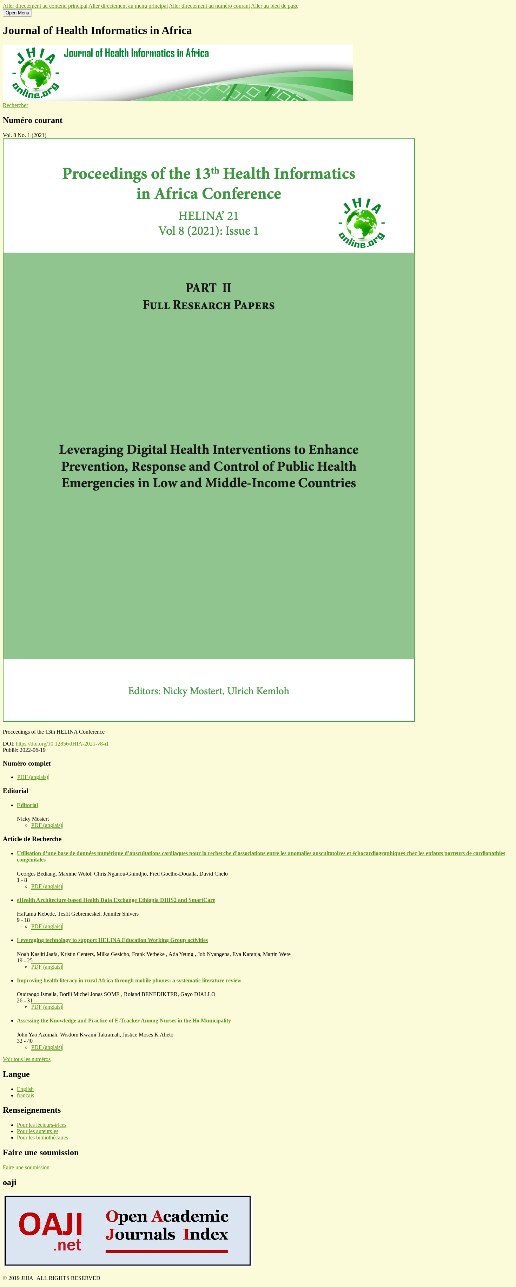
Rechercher (15, 105)
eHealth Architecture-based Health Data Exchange (116, 900)
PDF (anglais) (32, 777)
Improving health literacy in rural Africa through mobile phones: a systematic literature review (129, 980)
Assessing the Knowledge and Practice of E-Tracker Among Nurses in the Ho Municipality (124, 1020)
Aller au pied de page (274, 6)
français (25, 1095)
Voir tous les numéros (27, 1059)
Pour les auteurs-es (37, 1131)
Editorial (27, 805)
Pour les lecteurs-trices (41, 1125)
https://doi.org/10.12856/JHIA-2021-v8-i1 (62, 744)
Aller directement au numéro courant (209, 6)
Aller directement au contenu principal (45, 6)
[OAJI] (128, 1266)
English (25, 1089)
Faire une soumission (26, 1167)
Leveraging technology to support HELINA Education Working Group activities (112, 940)
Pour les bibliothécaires (42, 1137)
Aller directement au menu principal (128, 6)
